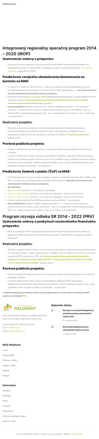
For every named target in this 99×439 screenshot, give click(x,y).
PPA (24, 296)
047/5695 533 (13, 327)
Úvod (35, 29)
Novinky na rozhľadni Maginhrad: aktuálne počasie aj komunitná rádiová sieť (78, 313)
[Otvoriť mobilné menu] (94, 5)
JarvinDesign (76, 434)
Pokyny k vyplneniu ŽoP (19, 193)
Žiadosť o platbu (15, 190)
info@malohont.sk (17, 331)
